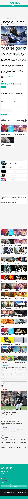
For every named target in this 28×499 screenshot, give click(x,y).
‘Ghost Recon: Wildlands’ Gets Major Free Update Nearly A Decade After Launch (6, 290)
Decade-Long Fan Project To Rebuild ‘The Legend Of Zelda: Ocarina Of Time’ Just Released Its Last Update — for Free (20, 335)
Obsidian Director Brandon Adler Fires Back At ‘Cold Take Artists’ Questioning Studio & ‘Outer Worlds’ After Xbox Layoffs (21, 353)
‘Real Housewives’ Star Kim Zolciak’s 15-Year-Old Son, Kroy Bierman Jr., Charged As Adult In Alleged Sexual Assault (13, 385)
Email (15, 101)
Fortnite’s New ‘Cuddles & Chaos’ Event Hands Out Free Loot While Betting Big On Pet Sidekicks (7, 326)
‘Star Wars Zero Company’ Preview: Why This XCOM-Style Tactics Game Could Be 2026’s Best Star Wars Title (6, 272)
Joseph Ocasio (5, 24)
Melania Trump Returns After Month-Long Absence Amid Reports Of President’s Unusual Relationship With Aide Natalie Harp (14, 369)
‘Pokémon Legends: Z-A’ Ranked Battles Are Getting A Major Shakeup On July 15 (6, 362)
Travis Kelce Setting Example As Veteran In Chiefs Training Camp (8, 412)
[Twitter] (12, 5)
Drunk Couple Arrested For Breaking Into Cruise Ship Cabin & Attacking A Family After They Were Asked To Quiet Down (13, 374)
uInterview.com (5, 365)
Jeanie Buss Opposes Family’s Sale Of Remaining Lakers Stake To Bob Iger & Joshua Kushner (11, 423)
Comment (3, 95)
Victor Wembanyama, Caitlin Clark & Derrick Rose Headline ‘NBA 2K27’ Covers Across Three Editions (6, 335)
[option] (14, 163)
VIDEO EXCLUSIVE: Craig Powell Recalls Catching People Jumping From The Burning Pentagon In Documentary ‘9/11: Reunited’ (14, 377)
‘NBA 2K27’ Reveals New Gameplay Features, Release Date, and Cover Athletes (6, 134)
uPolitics (22, 494)
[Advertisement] (14, 12)
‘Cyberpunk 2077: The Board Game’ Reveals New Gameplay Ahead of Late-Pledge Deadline (7, 344)
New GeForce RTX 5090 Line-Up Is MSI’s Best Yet (11, 163)
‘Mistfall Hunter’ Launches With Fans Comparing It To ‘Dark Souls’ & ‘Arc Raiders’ (6, 308)
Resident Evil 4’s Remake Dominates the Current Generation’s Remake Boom (20, 316)
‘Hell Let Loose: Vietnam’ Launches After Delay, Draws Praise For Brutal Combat (6, 263)
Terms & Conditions (18, 492)
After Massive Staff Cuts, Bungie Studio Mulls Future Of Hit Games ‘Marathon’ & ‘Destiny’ (7, 316)
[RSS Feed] (16, 5)
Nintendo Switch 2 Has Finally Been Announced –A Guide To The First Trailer (14, 167)
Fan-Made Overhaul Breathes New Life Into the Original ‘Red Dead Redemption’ (7, 281)
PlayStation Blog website (22, 48)
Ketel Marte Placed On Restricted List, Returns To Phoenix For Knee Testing (10, 421)
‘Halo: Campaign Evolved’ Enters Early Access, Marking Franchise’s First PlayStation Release (20, 325)
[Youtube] (13, 5)
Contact (5, 492)
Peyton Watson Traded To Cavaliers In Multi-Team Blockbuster (8, 414)
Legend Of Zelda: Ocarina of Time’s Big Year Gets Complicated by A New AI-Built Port (20, 281)
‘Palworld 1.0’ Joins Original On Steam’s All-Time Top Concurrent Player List (6, 353)
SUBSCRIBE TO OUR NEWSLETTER (14, 486)
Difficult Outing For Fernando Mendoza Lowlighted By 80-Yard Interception (9, 410)
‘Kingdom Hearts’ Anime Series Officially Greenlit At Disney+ (9, 202)
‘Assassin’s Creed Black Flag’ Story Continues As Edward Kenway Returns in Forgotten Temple (20, 254)
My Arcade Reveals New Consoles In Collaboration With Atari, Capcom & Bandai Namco (15, 171)
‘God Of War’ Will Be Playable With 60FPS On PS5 (7, 120)
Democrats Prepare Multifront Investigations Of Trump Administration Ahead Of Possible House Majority (13, 445)
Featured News (16, 243)
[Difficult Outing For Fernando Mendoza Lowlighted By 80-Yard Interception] (14, 400)
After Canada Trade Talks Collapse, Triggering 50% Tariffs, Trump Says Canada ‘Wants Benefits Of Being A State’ (13, 431)
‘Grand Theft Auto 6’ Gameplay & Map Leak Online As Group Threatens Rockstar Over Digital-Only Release (20, 135)
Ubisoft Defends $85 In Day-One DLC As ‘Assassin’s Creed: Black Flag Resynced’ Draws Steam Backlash (21, 363)
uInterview (19, 494)
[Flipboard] (15, 5)
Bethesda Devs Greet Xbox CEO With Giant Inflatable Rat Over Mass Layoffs (20, 263)
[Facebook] (1, 471)
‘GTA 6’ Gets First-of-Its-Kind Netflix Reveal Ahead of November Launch (20, 245)
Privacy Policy (8, 492)
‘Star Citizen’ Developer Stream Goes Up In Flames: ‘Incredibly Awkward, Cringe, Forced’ (6, 145)
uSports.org (5, 389)
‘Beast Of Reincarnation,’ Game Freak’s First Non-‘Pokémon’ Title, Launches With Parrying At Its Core (7, 299)
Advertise (14, 492)
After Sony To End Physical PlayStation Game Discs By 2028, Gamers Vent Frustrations (20, 344)
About (11, 492)
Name (2, 101)
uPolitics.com (5, 427)
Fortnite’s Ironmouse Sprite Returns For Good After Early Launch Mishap (20, 290)
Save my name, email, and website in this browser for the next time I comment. (12, 107)
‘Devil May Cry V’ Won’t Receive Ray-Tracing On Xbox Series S (21, 120)
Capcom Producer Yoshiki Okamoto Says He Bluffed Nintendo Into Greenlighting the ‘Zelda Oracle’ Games (21, 299)
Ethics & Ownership (24, 492)
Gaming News (3, 144)
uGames (25, 494)
